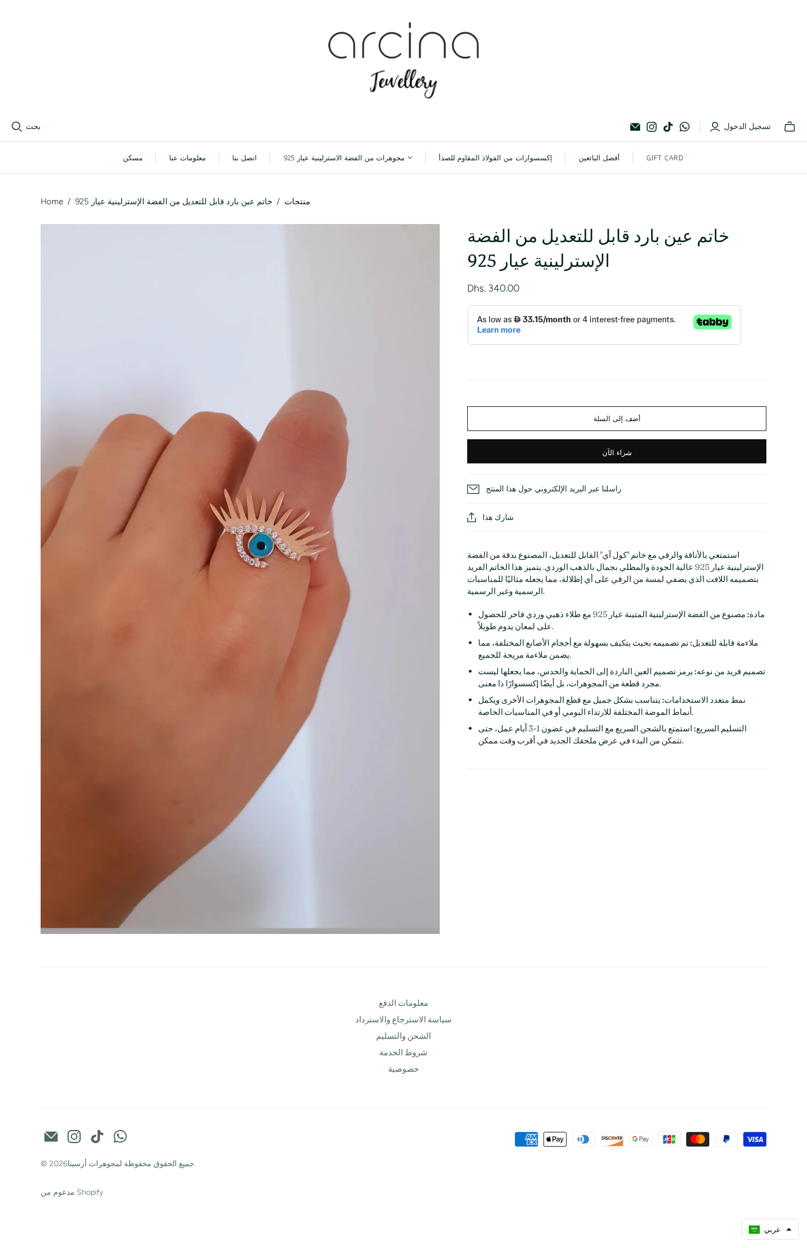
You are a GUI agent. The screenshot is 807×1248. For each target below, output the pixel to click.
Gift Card (665, 158)
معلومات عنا (187, 158)
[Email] (635, 127)
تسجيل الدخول (747, 126)
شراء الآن (617, 452)
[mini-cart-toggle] (790, 127)
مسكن (133, 158)
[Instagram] (652, 127)
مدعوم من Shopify (72, 1192)
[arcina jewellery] (403, 60)
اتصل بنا (244, 158)
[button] (770, 1229)
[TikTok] (668, 127)
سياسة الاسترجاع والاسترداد (403, 1019)
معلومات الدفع (403, 1003)
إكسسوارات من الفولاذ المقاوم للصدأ (495, 158)
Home (52, 201)
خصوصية (403, 1069)
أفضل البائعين (599, 158)
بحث (33, 126)
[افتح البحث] (17, 126)
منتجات (297, 201)
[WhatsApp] (685, 127)
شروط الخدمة (403, 1052)
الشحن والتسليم (403, 1036)
